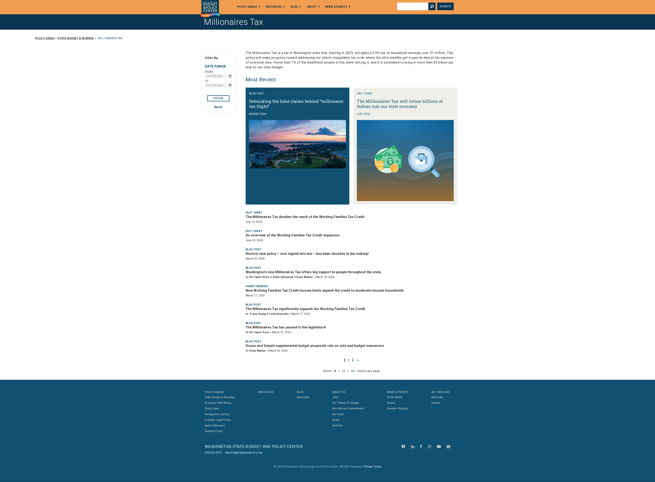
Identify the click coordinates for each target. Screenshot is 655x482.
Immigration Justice (217, 414)
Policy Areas (247, 6)
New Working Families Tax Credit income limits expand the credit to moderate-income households (325, 290)
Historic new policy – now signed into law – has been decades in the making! (307, 254)
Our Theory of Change (345, 402)
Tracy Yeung (258, 313)
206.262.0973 (213, 452)
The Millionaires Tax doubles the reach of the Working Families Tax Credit (305, 217)
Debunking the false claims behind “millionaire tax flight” (296, 104)
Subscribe (310, 471)
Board (336, 419)
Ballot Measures (215, 425)
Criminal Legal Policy (218, 419)
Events (391, 402)
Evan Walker (304, 277)
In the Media (394, 397)
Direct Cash (212, 408)
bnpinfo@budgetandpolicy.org (243, 452)
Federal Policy (214, 431)
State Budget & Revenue (76, 38)
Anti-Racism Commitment (348, 408)
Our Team (338, 414)
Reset (218, 107)
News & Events (336, 6)
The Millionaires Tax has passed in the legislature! (286, 327)
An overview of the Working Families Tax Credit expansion (293, 235)
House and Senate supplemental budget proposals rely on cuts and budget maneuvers (315, 346)
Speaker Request (397, 408)
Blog (294, 6)
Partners (337, 425)
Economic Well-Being (218, 402)
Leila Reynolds (279, 313)
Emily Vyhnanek (283, 277)
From (209, 71)
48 (352, 371)
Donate (445, 6)
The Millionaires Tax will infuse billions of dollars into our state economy (400, 104)
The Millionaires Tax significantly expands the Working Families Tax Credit (305, 309)
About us (338, 392)
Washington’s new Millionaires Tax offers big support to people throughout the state (313, 272)
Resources (274, 6)
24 (343, 371)
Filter (218, 98)
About (312, 6)
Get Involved (440, 392)
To (206, 81)
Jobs (335, 397)
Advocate (437, 397)
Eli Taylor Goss (260, 277)
